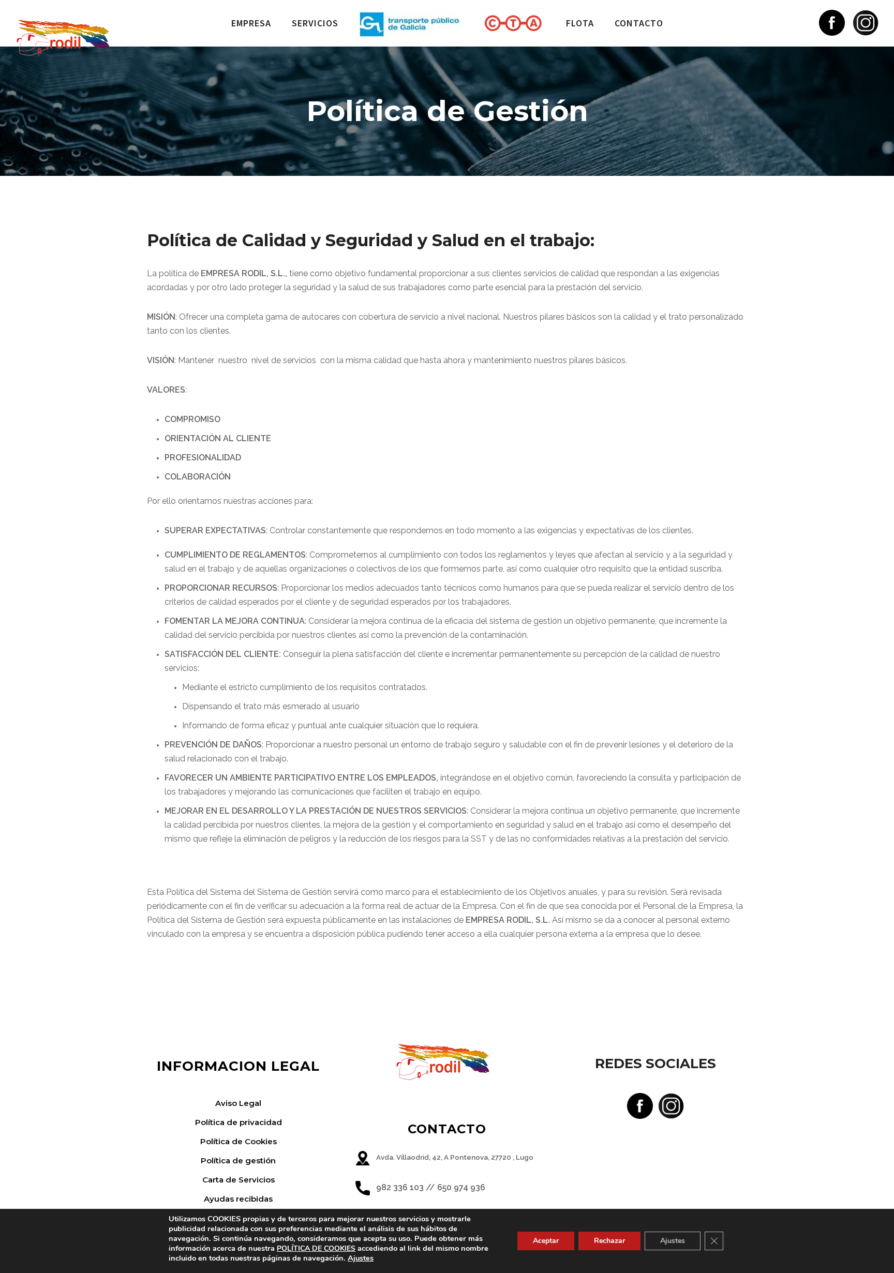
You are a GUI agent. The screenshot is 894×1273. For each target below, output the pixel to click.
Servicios (315, 23)
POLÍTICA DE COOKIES (316, 1248)
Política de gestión (238, 1160)
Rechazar (609, 1241)
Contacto (639, 23)
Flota (580, 23)
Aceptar (546, 1241)
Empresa (251, 23)
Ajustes (361, 1258)
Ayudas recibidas (238, 1199)
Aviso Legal (238, 1103)
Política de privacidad (238, 1122)
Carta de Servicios (238, 1180)
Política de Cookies (238, 1141)
